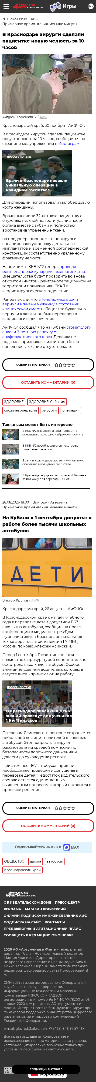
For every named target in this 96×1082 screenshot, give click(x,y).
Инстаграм (68, 143)
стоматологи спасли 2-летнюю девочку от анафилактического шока (46, 332)
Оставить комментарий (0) (48, 382)
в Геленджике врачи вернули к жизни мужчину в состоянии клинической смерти (40, 304)
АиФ (43, 117)
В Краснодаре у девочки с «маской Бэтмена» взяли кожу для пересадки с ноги (55, 477)
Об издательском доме (27, 902)
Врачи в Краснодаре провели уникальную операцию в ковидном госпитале (53, 462)
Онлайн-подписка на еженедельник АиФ (45, 916)
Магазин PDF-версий (45, 909)
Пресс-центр (67, 902)
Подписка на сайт (22, 922)
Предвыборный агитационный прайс (42, 929)
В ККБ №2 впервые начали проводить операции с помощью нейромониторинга (52, 432)
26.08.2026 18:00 (15, 502)
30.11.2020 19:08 (14, 19)
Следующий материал (46, 1069)
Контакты (55, 922)
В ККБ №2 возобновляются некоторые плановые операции (50, 447)
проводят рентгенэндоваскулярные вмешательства (43, 269)
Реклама (12, 909)
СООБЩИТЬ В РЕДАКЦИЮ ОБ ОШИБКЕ (38, 935)
